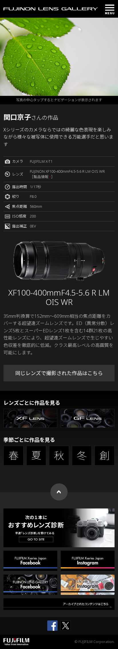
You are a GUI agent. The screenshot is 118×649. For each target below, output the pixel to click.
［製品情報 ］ (42, 176)
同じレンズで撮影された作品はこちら (59, 373)
